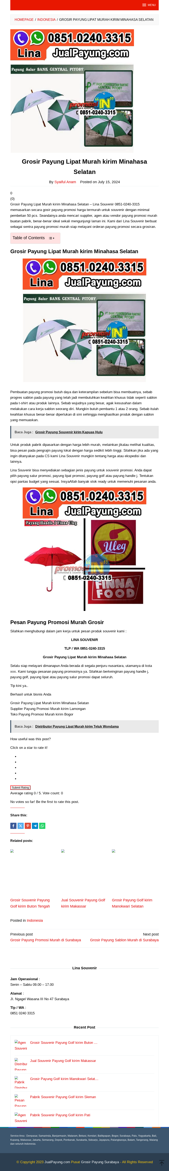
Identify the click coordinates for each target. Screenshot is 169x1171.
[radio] (89, 756)
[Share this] (13, 826)
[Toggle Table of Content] (51, 238)
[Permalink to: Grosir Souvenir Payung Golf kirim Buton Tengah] (33, 872)
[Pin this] (28, 826)
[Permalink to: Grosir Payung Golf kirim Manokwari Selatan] (135, 872)
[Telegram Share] (35, 826)
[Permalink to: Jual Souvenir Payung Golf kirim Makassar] (84, 872)
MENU (152, 5)
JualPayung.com (57, 1162)
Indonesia (35, 920)
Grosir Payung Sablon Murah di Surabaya (124, 937)
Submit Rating (20, 787)
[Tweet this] (21, 826)
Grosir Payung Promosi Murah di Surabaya (45, 937)
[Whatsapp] (42, 826)
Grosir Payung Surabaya (100, 1162)
